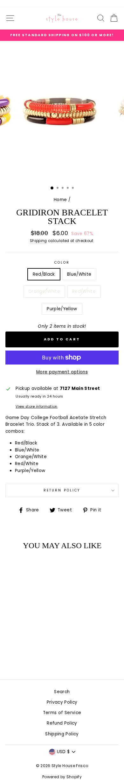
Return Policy (62, 490)
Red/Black (44, 274)
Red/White (84, 291)
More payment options (62, 372)
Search (62, 692)
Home (60, 200)
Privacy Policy (62, 702)
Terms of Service (62, 713)
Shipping (38, 240)
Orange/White (44, 291)
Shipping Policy (62, 734)
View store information (36, 406)
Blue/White (79, 274)
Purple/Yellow (62, 309)
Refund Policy (62, 723)
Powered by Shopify (62, 776)
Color (62, 262)
